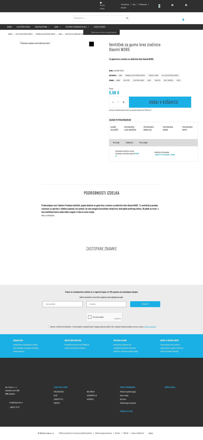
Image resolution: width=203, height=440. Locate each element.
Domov (9, 27)
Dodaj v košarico (163, 103)
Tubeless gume (153, 75)
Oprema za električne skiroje (45, 34)
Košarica (90, 399)
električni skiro (138, 80)
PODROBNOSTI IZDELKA (101, 193)
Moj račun (90, 392)
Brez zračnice (168, 80)
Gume (56, 27)
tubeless (157, 80)
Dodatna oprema (41, 27)
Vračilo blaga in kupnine (128, 403)
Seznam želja (92, 395)
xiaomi (118, 80)
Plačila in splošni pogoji (128, 392)
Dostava (123, 399)
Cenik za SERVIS (99, 27)
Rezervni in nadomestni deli (76, 27)
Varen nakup (124, 395)
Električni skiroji (23, 27)
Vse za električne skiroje (24, 34)
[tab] (101, 193)
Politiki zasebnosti (150, 327)
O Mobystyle (143, 4)
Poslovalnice (125, 4)
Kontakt (123, 8)
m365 (149, 80)
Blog (134, 4)
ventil (179, 80)
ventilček (126, 80)
